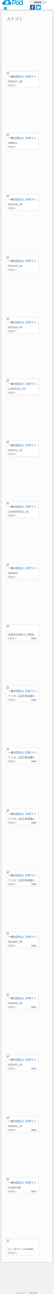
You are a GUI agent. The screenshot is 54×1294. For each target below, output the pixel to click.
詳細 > (34, 638)
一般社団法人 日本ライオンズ (26, 76)
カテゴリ (15, 19)
